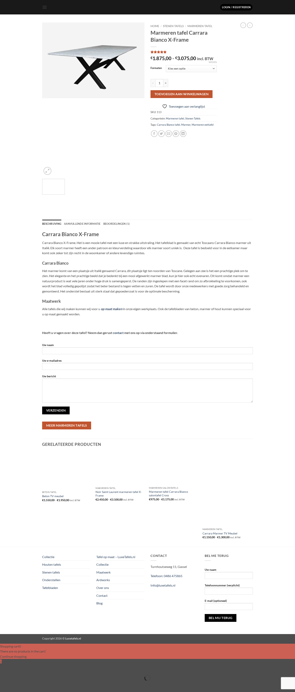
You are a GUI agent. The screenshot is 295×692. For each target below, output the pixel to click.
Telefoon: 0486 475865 (166, 576)
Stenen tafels (51, 572)
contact (118, 333)
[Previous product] (250, 25)
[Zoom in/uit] (4, 668)
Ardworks (103, 580)
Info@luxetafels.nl (163, 585)
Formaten (156, 68)
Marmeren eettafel (203, 124)
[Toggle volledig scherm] (15, 668)
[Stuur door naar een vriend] (168, 133)
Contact (102, 595)
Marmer (185, 124)
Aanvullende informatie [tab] (82, 223)
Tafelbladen (50, 588)
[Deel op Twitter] (161, 133)
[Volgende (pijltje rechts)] (15, 685)
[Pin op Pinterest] (176, 133)
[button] (44, 7)
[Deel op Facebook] (154, 133)
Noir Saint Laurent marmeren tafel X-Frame (119, 493)
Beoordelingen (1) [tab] (116, 223)
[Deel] (27, 668)
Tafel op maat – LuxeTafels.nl (115, 557)
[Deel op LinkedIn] (183, 133)
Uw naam (48, 345)
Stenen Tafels (173, 26)
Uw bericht (49, 376)
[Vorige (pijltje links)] (4, 685)
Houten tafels (51, 564)
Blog (99, 603)
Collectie (48, 557)
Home (155, 26)
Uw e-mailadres (52, 360)
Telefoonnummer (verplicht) (222, 585)
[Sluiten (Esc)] (39, 668)
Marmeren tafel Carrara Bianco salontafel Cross (168, 493)
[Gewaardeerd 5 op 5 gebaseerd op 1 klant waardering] (184, 52)
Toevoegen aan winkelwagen (182, 94)
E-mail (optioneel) (216, 600)
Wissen (213, 62)
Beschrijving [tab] (51, 223)
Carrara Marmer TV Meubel (219, 533)
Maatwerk (103, 572)
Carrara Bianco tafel (168, 124)
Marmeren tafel (199, 26)
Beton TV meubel (53, 496)
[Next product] (243, 25)
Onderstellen (51, 580)
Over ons (102, 588)
